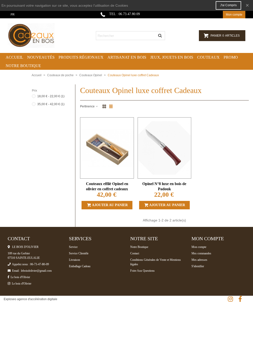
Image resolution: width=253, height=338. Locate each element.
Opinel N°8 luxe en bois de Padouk (164, 186)
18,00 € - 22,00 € (50, 96)
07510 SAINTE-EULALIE (24, 258)
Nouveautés (41, 57)
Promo (231, 57)
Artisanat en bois (126, 57)
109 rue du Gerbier (19, 253)
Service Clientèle (78, 253)
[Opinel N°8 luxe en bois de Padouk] (164, 148)
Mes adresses (199, 260)
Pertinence (87, 106)
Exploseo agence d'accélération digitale (30, 299)
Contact (134, 253)
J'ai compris (228, 5)
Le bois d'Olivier (19, 277)
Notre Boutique (139, 247)
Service (73, 247)
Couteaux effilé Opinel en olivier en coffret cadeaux (107, 186)
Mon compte (198, 247)
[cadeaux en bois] (35, 35)
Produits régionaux (81, 57)
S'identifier (197, 266)
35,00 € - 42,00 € (50, 104)
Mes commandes (201, 253)
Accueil (14, 57)
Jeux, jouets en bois (171, 57)
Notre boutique (23, 66)
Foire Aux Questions (142, 270)
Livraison (74, 260)
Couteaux (208, 57)
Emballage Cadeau (79, 266)
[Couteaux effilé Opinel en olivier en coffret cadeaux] (107, 148)
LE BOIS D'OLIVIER (24, 247)
